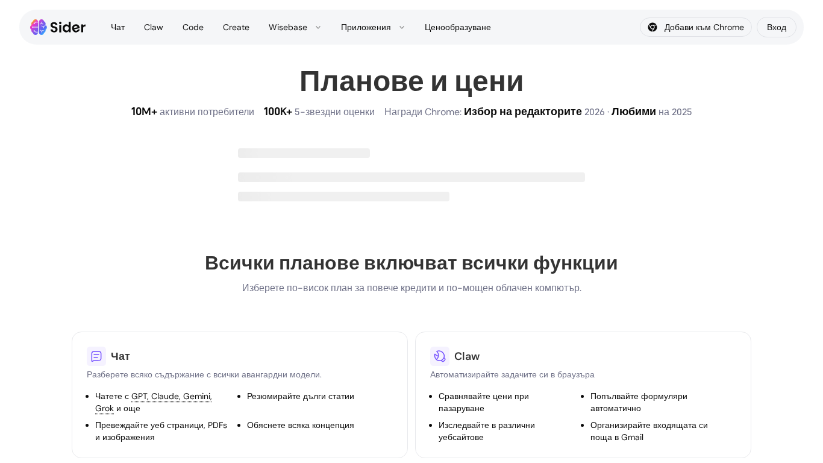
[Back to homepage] (58, 27)
